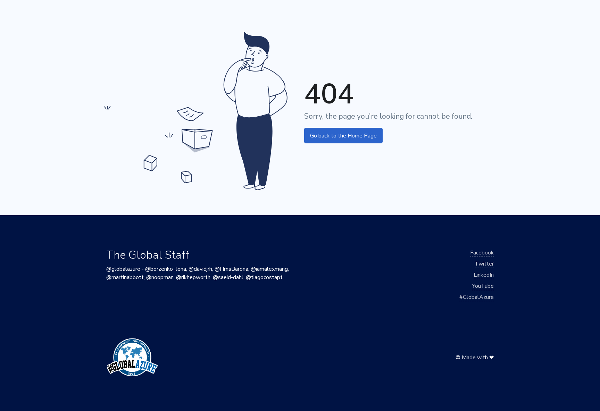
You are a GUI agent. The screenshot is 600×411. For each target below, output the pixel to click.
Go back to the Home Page (343, 136)
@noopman (160, 277)
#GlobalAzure (476, 297)
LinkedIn (484, 275)
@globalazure (123, 269)
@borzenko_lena (165, 269)
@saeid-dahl (228, 277)
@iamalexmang (269, 269)
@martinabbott (125, 277)
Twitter (484, 264)
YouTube (483, 286)
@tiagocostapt (264, 277)
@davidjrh (200, 269)
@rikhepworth (193, 277)
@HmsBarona (231, 269)
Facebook (482, 253)
